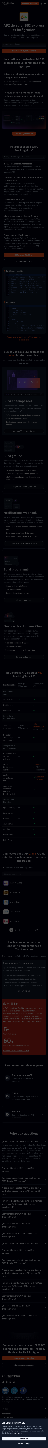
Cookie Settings (24, 1444)
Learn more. (18, 1433)
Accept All (24, 1439)
